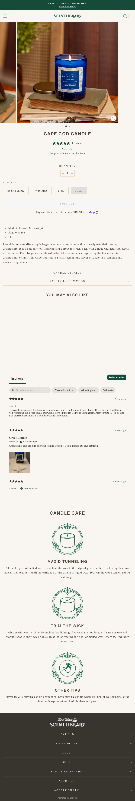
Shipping (54, 153)
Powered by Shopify (67, 798)
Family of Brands (66, 771)
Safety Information (67, 281)
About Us (67, 781)
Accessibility (66, 790)
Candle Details (67, 272)
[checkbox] (107, 390)
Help (66, 753)
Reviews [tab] (18, 379)
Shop (66, 762)
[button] (19, 462)
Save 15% (66, 734)
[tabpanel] (67, 441)
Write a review (116, 377)
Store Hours (67, 743)
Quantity (67, 166)
